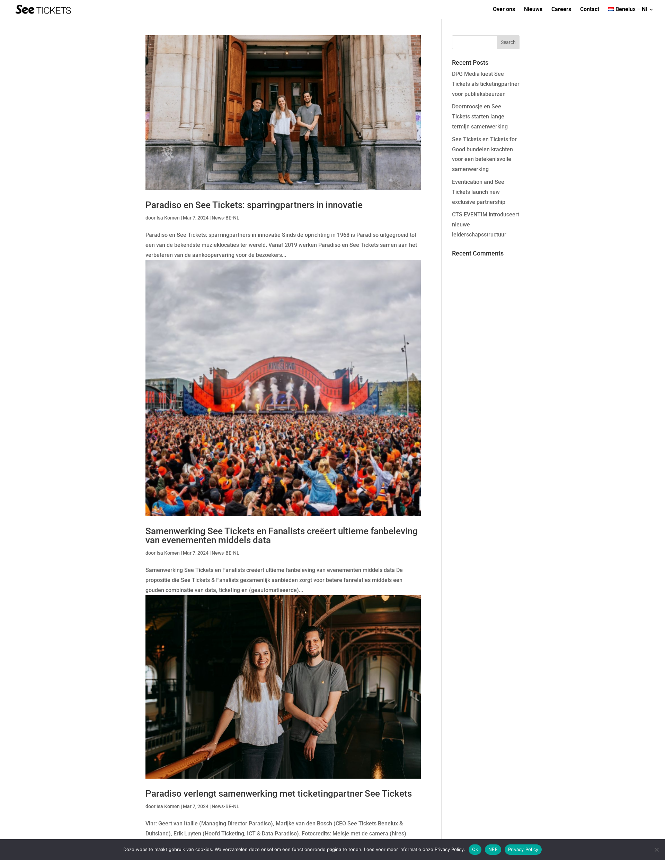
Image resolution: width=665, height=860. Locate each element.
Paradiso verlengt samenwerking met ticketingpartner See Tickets (278, 793)
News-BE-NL (225, 218)
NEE (493, 849)
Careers (561, 9)
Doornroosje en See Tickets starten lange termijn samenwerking (480, 116)
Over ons (504, 9)
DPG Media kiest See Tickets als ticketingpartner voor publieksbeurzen (486, 84)
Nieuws (533, 9)
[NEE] (656, 849)
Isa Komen (168, 218)
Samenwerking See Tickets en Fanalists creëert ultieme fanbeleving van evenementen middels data (281, 535)
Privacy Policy (523, 849)
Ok (475, 849)
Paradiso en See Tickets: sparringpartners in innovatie (254, 205)
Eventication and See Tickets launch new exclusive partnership (478, 192)
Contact (589, 9)
